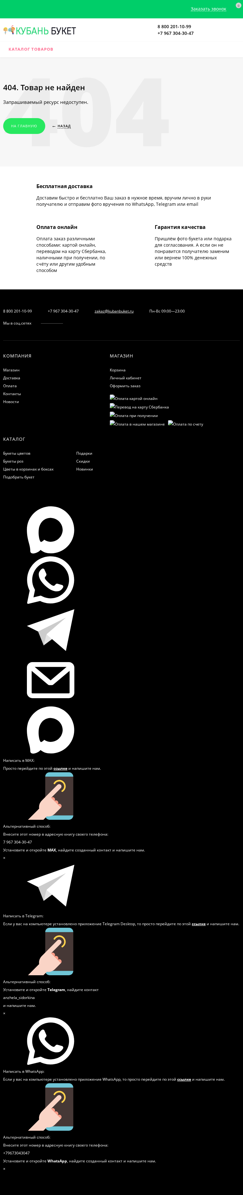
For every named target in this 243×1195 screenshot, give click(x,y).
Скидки (83, 461)
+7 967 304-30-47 (176, 33)
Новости (11, 401)
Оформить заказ (125, 386)
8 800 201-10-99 (174, 26)
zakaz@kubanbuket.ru (114, 311)
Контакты (12, 393)
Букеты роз (13, 461)
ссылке (60, 768)
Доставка (11, 378)
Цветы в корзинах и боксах (28, 469)
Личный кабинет (125, 378)
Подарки (84, 453)
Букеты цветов (16, 453)
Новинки (84, 469)
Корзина (118, 370)
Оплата (10, 386)
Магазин (11, 370)
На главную (24, 125)
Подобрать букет (18, 477)
